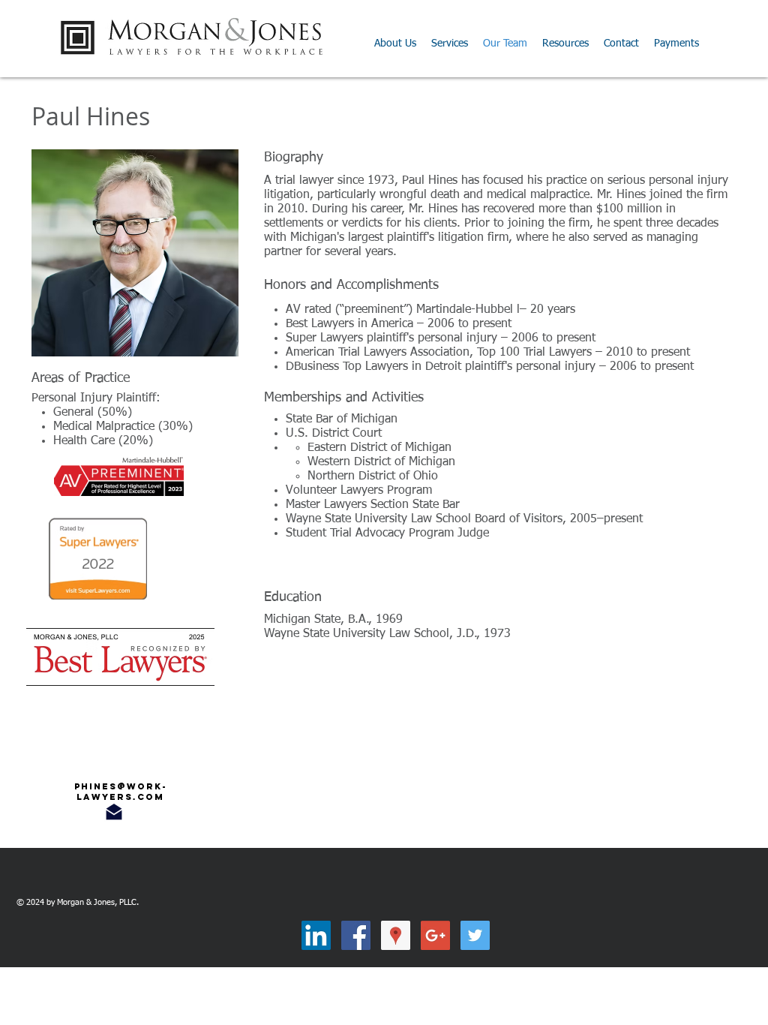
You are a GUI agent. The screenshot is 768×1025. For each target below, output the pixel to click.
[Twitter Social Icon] (475, 935)
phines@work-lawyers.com (120, 791)
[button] (565, 43)
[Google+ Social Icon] (435, 935)
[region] (119, 791)
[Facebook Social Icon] (355, 935)
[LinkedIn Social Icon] (316, 935)
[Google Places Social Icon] (395, 935)
